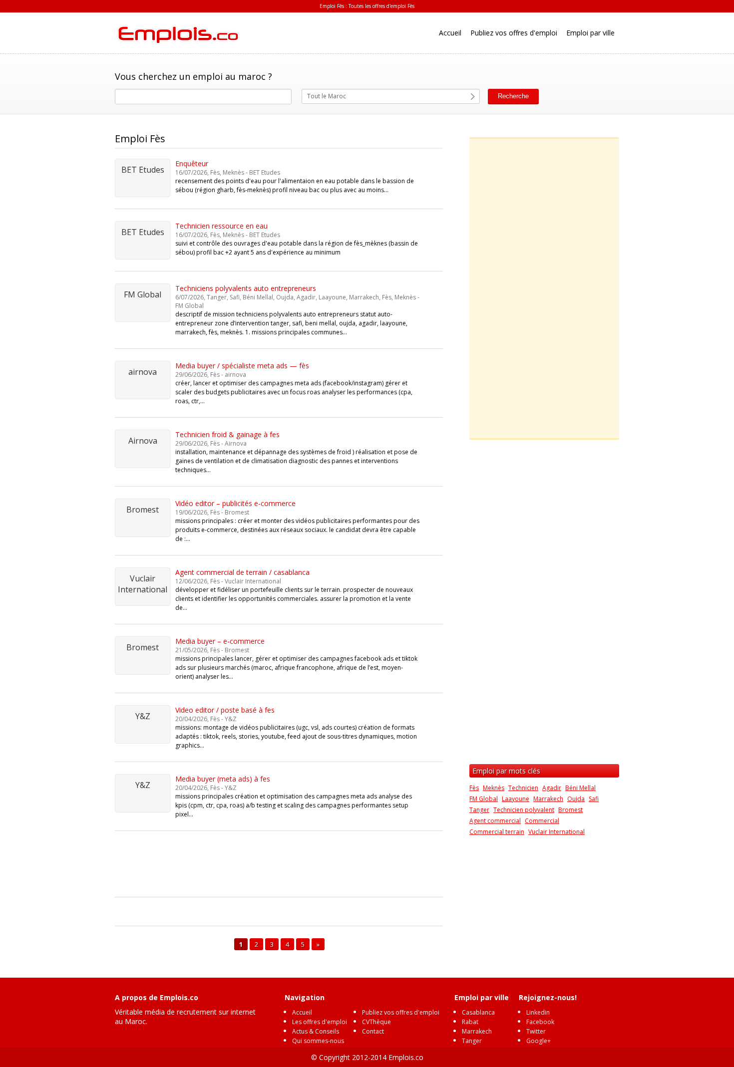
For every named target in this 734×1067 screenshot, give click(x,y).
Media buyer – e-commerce (220, 641)
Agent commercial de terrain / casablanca (242, 572)
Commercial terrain (496, 831)
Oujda (576, 799)
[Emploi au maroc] (177, 33)
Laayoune (515, 799)
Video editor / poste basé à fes (225, 710)
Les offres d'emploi (319, 1022)
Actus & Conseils (315, 1031)
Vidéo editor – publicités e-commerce (235, 503)
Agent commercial (495, 820)
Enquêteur (191, 163)
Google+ (538, 1041)
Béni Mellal (580, 788)
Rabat (470, 1022)
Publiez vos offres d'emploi (513, 32)
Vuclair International (556, 831)
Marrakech (548, 799)
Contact (373, 1031)
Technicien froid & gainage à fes (227, 434)
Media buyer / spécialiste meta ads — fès (242, 365)
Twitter (536, 1031)
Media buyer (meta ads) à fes (222, 779)
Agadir (551, 788)
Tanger (479, 809)
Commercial (542, 820)
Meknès (493, 788)
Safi (594, 799)
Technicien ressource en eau (221, 226)
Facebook (540, 1022)
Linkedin (538, 1012)
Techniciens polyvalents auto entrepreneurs (245, 288)
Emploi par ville (590, 32)
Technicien (523, 788)
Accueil (450, 32)
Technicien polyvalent (523, 809)
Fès (474, 788)
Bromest (570, 809)
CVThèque (376, 1022)
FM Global (483, 799)
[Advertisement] (296, 865)
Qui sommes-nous (318, 1041)
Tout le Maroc (326, 96)
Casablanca (478, 1012)
